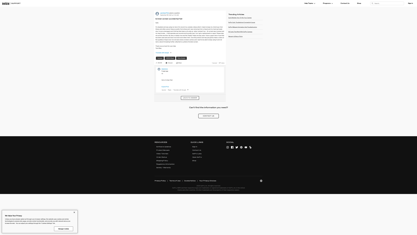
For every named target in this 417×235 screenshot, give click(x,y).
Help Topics (308, 3)
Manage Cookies (63, 229)
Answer (170, 63)
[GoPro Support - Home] (11, 3)
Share (180, 63)
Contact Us (345, 3)
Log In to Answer (190, 98)
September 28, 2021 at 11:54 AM (169, 15)
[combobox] (389, 3)
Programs (327, 3)
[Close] (74, 212)
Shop (359, 3)
